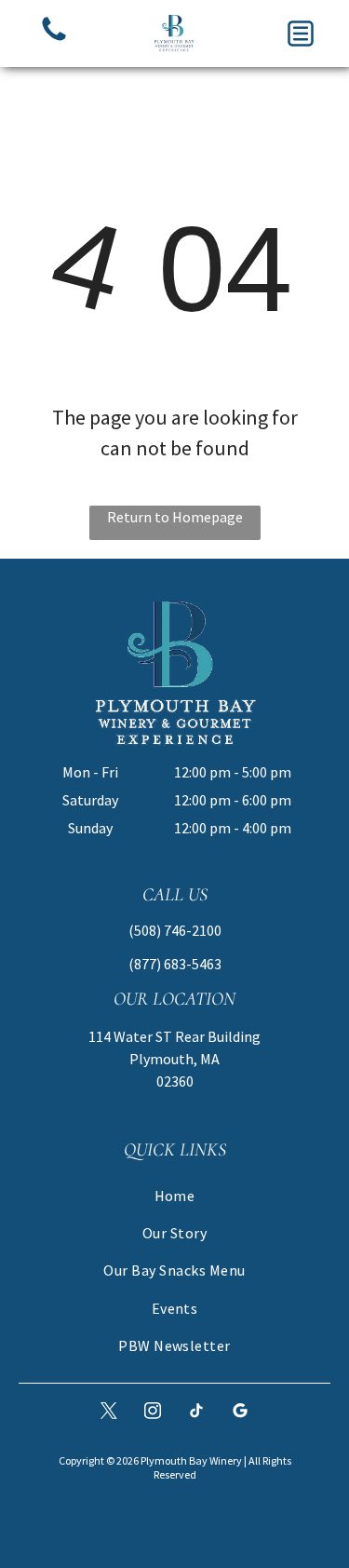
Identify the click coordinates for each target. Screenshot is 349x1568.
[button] (300, 33)
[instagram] (153, 1413)
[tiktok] (196, 1413)
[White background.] (54, 39)
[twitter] (109, 1413)
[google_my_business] (240, 1413)
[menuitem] (174, 1194)
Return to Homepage (175, 516)
